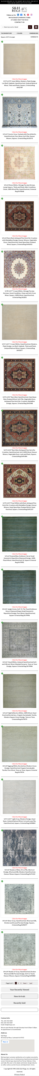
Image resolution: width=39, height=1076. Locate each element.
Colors (19, 33)
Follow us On (11, 15)
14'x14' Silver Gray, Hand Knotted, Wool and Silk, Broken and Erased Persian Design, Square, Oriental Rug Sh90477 (19, 923)
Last (30, 983)
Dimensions (34, 33)
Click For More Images (19, 79)
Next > (25, 983)
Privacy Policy (19, 1074)
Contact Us (19, 22)
